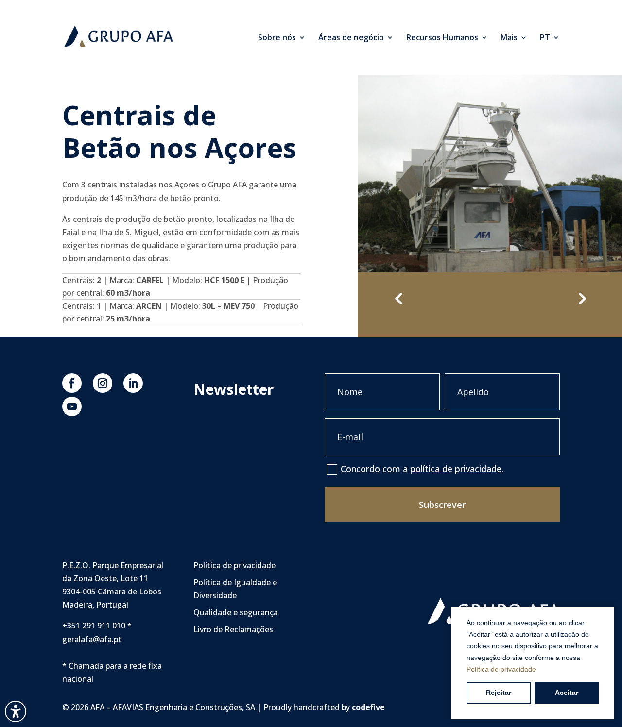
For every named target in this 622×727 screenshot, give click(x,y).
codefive (368, 707)
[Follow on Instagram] (102, 383)
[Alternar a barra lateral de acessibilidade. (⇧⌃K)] (15, 711)
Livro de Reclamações (233, 629)
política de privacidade (455, 468)
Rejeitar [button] (498, 692)
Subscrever (442, 504)
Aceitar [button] (566, 692)
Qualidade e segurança (235, 612)
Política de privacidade (501, 669)
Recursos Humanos (442, 38)
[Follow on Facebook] (72, 383)
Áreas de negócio (351, 38)
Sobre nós (277, 38)
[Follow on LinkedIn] (133, 383)
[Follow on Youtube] (72, 406)
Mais (509, 38)
